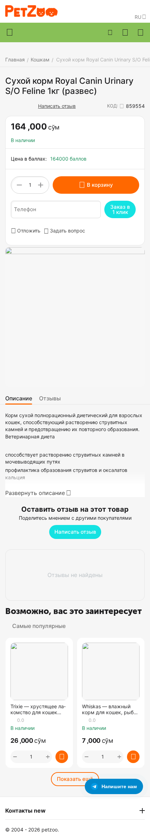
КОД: (112, 106)
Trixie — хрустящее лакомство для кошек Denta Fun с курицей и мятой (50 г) (38, 710)
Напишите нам (119, 786)
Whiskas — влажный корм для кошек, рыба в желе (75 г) (109, 710)
